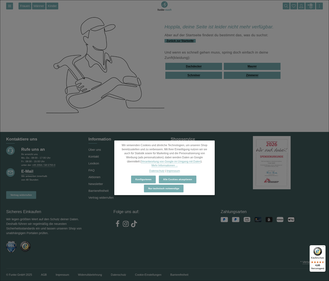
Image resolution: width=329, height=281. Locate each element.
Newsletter (95, 184)
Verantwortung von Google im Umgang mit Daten (171, 161)
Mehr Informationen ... (164, 165)
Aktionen (94, 177)
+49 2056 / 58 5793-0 (43, 165)
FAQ (91, 170)
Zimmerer (252, 75)
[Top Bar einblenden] (319, 6)
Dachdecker (194, 66)
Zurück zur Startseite (180, 40)
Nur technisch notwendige (163, 188)
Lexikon (93, 163)
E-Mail (27, 171)
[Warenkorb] (310, 6)
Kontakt (93, 156)
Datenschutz (156, 170)
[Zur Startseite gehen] (164, 6)
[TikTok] (134, 224)
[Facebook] (117, 224)
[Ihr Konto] (301, 6)
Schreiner (193, 75)
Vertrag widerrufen (21, 195)
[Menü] (9, 6)
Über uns (94, 149)
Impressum (173, 170)
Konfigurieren (143, 179)
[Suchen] (286, 6)
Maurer (252, 66)
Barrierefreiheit (98, 191)
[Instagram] (125, 224)
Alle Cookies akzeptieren (177, 179)
